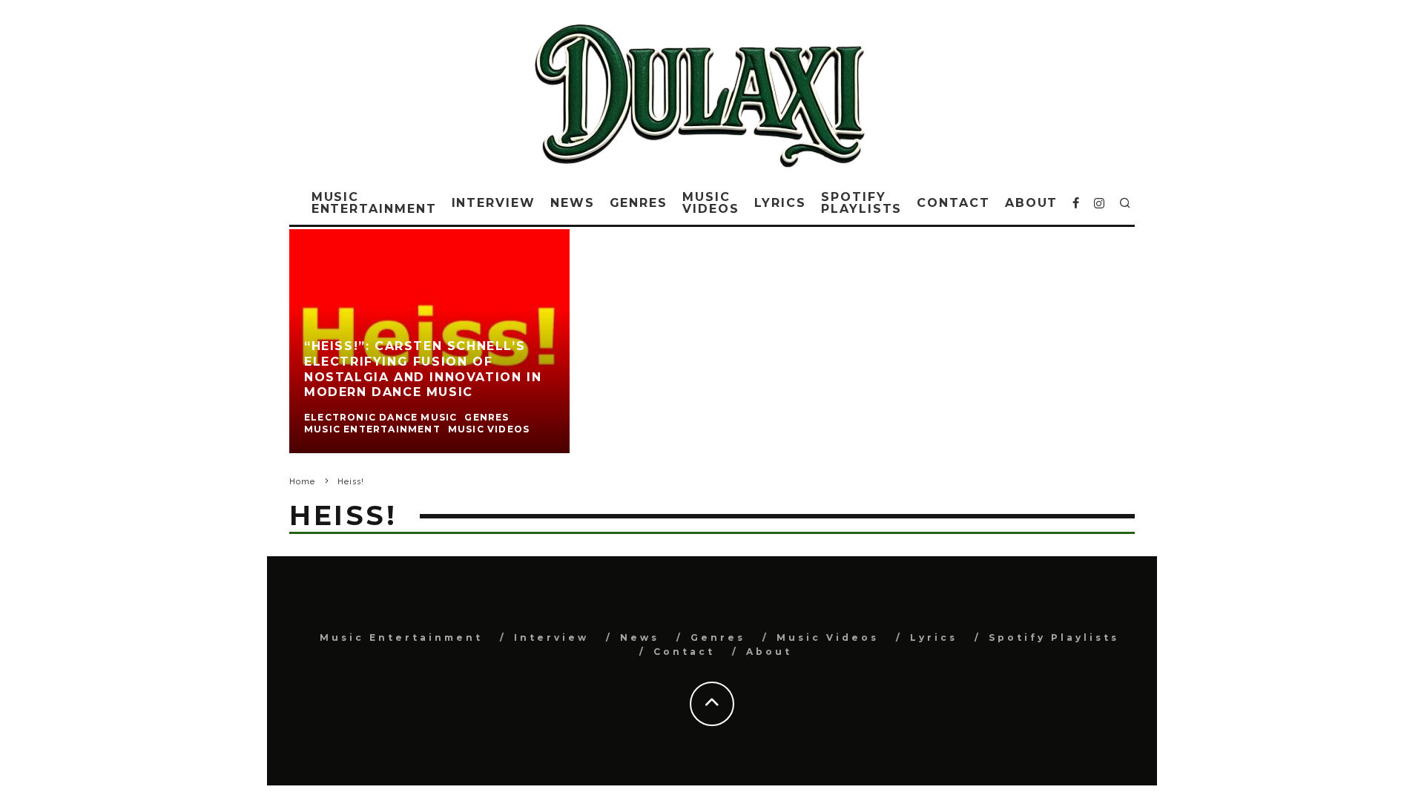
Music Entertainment (374, 203)
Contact (953, 203)
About (1031, 203)
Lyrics (780, 203)
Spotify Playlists (861, 203)
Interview (493, 203)
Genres (639, 203)
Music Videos (710, 203)
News (572, 203)
